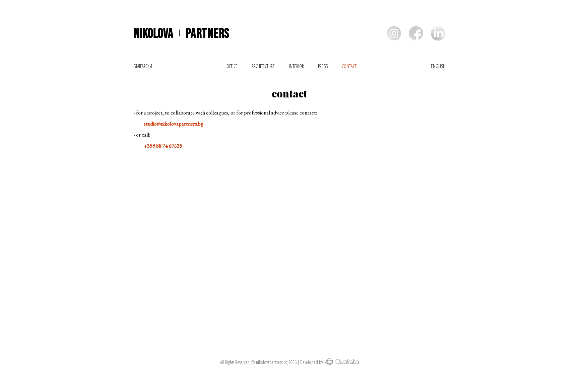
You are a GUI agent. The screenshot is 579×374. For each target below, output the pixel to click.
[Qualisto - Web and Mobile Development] (341, 362)
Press (323, 66)
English (438, 66)
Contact (349, 66)
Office (232, 66)
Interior (296, 66)
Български (143, 66)
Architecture (263, 66)
